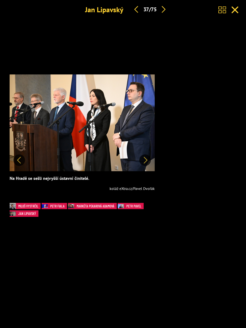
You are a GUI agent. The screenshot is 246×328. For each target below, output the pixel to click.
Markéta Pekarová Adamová (95, 206)
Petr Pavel (133, 206)
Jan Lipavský (104, 9)
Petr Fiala (57, 206)
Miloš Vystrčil (28, 206)
